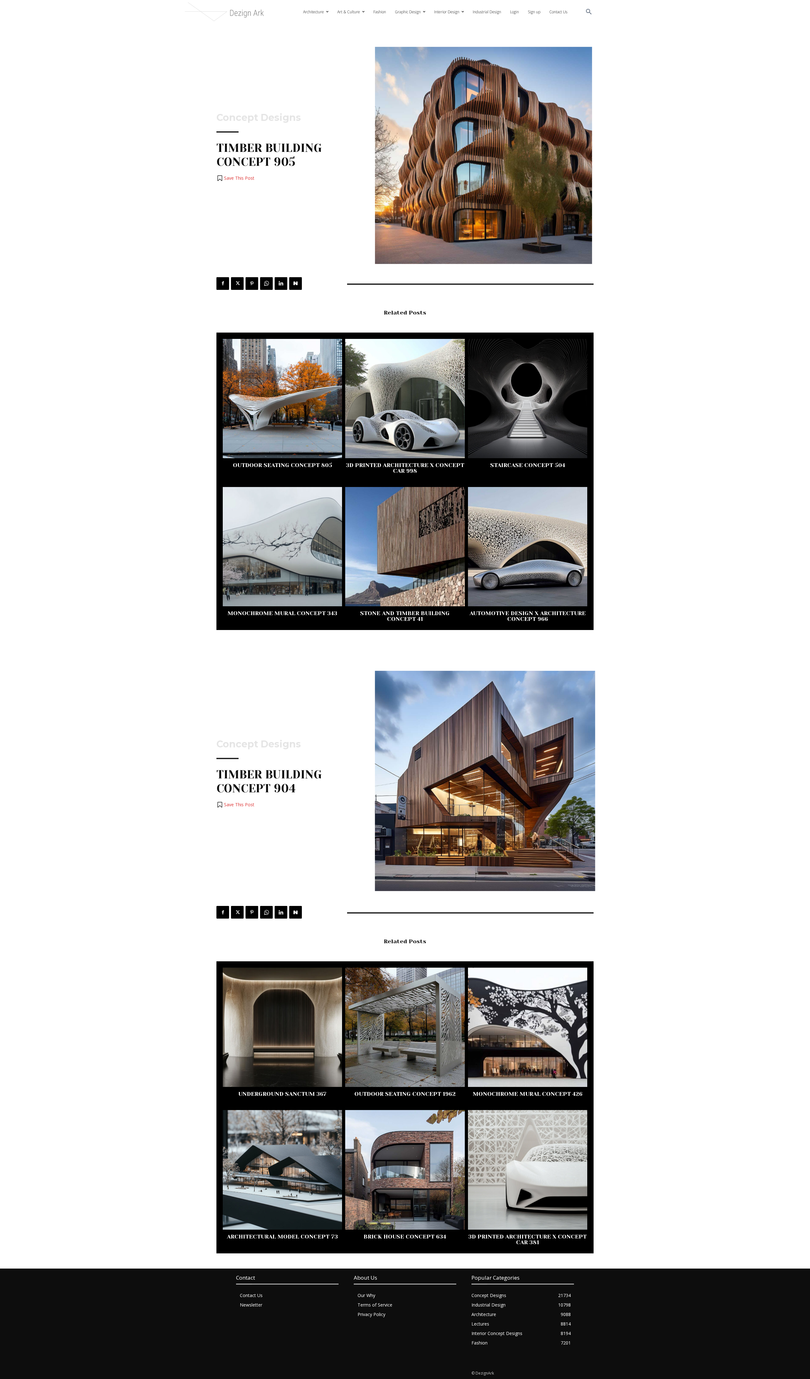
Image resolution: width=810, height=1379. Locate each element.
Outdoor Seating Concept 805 (282, 465)
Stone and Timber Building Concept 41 (405, 616)
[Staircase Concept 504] (527, 398)
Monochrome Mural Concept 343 (282, 613)
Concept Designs (258, 117)
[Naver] (295, 283)
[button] (588, 12)
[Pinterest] (252, 283)
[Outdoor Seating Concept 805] (282, 398)
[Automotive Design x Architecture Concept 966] (527, 546)
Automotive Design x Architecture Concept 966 (528, 616)
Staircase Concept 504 (527, 465)
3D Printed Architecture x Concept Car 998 (405, 468)
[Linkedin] (281, 283)
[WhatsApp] (266, 283)
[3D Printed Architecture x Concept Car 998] (404, 398)
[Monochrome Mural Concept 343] (282, 546)
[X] (237, 283)
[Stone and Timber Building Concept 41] (404, 546)
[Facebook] (222, 283)
